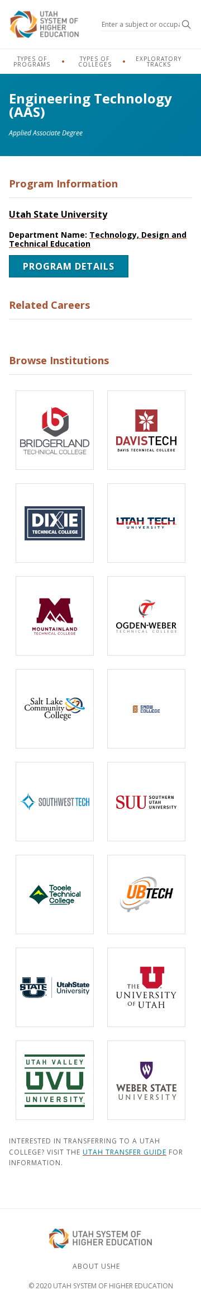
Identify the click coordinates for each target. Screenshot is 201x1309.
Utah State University (58, 214)
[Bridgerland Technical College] (55, 430)
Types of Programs (31, 61)
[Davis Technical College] (146, 430)
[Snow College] (146, 708)
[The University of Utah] (146, 987)
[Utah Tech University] (146, 523)
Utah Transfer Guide (124, 1152)
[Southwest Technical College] (55, 801)
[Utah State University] (55, 987)
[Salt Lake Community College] (55, 708)
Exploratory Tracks (158, 61)
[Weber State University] (146, 1080)
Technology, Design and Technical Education (97, 239)
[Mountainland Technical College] (55, 616)
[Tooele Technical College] (55, 894)
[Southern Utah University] (146, 801)
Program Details (68, 266)
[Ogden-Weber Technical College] (146, 616)
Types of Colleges (95, 61)
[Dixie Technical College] (55, 523)
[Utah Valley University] (55, 1080)
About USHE (96, 1266)
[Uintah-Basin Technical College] (146, 894)
